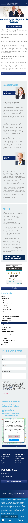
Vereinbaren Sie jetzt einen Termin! (13, 74)
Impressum (18, 464)
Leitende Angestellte (7, 331)
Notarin (14, 288)
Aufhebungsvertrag (7, 303)
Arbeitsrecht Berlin (20, 456)
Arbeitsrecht (4, 296)
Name (4, 353)
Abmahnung (5, 307)
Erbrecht (3, 345)
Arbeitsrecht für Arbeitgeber (9, 340)
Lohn (3, 311)
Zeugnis (4, 329)
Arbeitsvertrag (6, 309)
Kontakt (3, 462)
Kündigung (4, 298)
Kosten (2, 460)
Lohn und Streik (6, 314)
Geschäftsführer (6, 336)
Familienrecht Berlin (20, 458)
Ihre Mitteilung (6, 371)
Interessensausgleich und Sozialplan (11, 334)
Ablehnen (5, 516)
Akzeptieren (14, 439)
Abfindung (4, 300)
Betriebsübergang (6, 327)
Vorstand (4, 338)
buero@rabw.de (6, 389)
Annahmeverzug (6, 320)
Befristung (4, 305)
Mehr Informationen (14, 436)
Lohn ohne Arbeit (6, 318)
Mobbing (4, 325)
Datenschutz (18, 462)
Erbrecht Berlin (19, 460)
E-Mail (4, 365)
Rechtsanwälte (5, 456)
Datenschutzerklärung (8, 387)
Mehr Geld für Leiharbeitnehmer (10, 316)
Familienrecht (4, 342)
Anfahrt (3, 464)
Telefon (4, 359)
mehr (22, 516)
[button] (26, 4)
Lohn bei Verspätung (7, 322)
